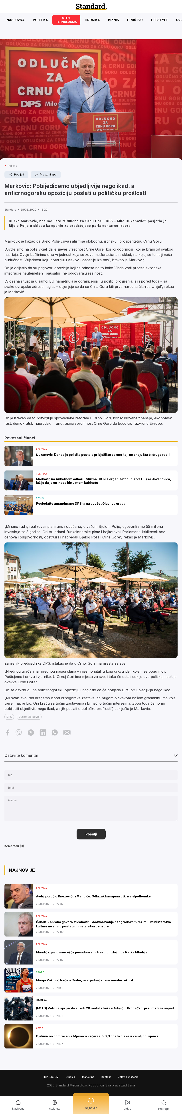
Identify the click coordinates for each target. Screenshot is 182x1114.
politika (12, 165)
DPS (9, 716)
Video (127, 1108)
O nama (70, 1076)
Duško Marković (29, 716)
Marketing (88, 1076)
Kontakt (106, 1076)
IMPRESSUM (51, 1076)
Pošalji (91, 834)
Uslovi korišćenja (128, 1076)
